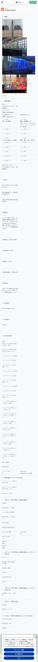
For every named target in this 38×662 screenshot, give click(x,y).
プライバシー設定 (19, 650)
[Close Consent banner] (35, 636)
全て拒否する (19, 654)
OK (19, 658)
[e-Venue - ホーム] (19, 2)
